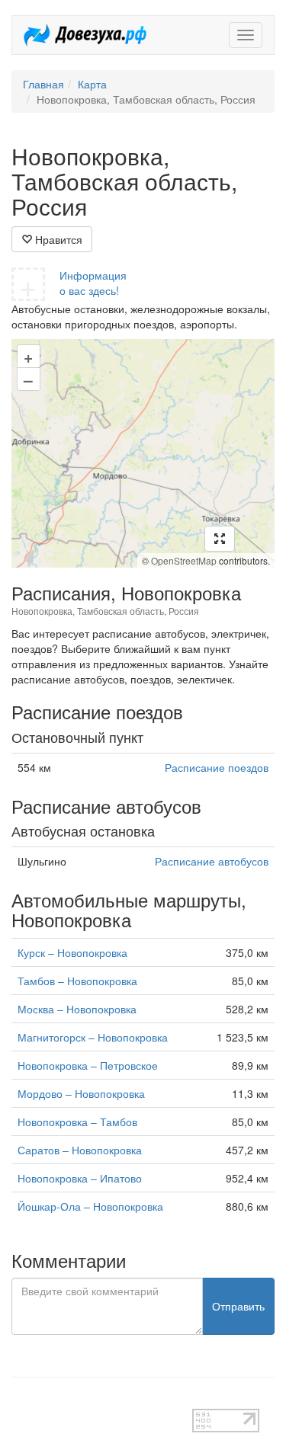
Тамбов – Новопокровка (77, 980)
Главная (43, 83)
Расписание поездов (216, 767)
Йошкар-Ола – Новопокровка (90, 1206)
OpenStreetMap (184, 560)
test (20, 1401)
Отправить (238, 1306)
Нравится (57, 239)
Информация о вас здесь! (93, 282)
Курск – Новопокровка (72, 952)
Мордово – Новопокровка (81, 1093)
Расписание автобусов (211, 861)
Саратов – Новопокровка (80, 1149)
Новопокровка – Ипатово (80, 1178)
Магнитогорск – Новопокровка (93, 1037)
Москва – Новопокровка (77, 1008)
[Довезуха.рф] (85, 35)
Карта (92, 83)
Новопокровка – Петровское (88, 1065)
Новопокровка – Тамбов (77, 1121)
